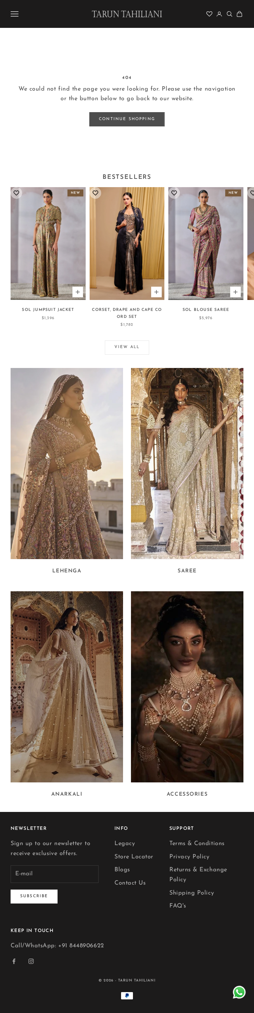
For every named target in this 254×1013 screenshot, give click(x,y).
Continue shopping (127, 119)
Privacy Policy (189, 857)
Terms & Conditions (197, 844)
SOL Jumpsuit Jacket (48, 310)
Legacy (124, 844)
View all (127, 347)
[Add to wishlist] (16, 193)
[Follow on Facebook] (14, 961)
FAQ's (177, 906)
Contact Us (130, 883)
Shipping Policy (191, 893)
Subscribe (34, 896)
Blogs (122, 870)
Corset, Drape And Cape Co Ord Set (127, 313)
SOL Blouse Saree (206, 310)
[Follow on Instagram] (31, 961)
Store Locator (133, 857)
